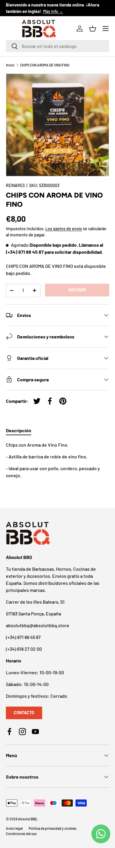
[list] (57, 125)
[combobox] (57, 46)
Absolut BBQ (27, 819)
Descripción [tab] (18, 430)
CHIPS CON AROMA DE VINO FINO (44, 65)
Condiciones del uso (21, 834)
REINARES (15, 185)
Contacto (24, 712)
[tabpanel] (57, 460)
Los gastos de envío (63, 228)
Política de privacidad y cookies (52, 828)
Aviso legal (14, 828)
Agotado (77, 289)
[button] (92, 28)
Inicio (10, 65)
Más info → (53, 11)
